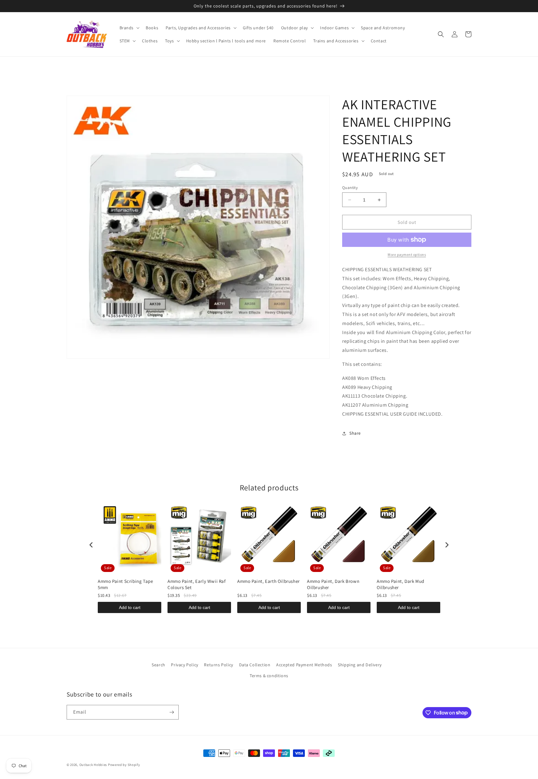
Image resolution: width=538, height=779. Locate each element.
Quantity (350, 187)
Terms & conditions (269, 675)
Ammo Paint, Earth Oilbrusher (268, 581)
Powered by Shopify (124, 764)
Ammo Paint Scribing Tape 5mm (125, 584)
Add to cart (129, 607)
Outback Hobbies (93, 764)
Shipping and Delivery (360, 665)
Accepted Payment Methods (304, 665)
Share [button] (355, 433)
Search (158, 665)
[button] (129, 27)
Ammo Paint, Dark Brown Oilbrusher (333, 584)
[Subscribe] (171, 712)
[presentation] (91, 545)
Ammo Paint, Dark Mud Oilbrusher (400, 584)
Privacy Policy (184, 665)
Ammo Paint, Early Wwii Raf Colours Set (197, 584)
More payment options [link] (407, 254)
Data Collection (255, 665)
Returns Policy (218, 665)
